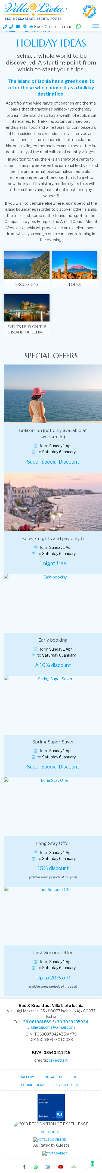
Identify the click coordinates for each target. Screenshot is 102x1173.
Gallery (27, 1077)
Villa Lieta (50, 1132)
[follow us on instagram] (48, 1167)
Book (75, 1077)
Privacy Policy (66, 1085)
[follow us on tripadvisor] (74, 1167)
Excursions (27, 284)
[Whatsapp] (78, 26)
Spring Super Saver (53, 742)
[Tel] (5, 27)
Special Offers (51, 355)
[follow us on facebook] (24, 1167)
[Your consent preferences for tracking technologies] (92, 1163)
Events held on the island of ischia (27, 329)
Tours (74, 284)
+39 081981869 (36, 1021)
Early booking (53, 640)
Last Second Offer (53, 952)
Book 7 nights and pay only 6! (53, 538)
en (69, 27)
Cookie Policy (33, 1085)
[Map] (25, 27)
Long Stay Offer (53, 843)
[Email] (18, 26)
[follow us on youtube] (60, 1167)
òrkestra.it (58, 1060)
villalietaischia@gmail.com (51, 1027)
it (64, 27)
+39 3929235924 (71, 1021)
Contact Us (52, 1077)
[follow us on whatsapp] (36, 1167)
